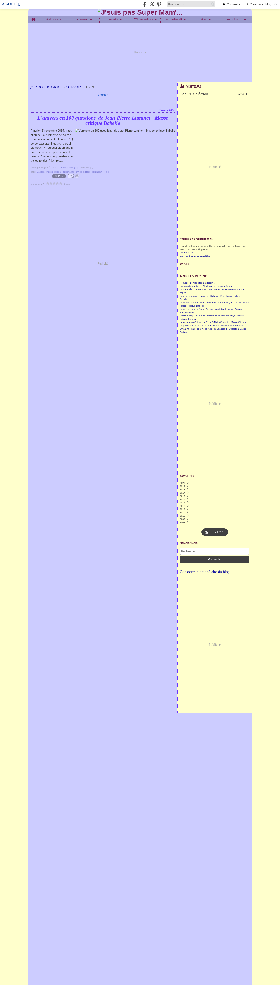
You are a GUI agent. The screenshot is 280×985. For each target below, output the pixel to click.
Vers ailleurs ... (234, 19)
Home (33, 17)
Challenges (52, 19)
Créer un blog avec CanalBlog (195, 256)
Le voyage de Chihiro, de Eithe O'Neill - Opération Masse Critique (213, 322)
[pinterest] (159, 4)
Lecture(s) (113, 19)
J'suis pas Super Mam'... (46, 87)
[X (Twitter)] (152, 4)
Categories (74, 87)
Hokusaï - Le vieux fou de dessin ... (198, 283)
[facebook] (144, 4)
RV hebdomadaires (143, 19)
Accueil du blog (187, 252)
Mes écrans (82, 19)
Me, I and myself (174, 19)
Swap (204, 19)
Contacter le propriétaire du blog (205, 572)
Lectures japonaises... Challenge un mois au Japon (206, 286)
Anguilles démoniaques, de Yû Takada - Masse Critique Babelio (212, 325)
